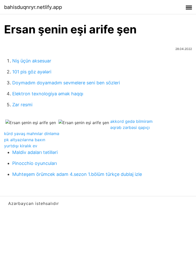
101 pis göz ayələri (31, 71)
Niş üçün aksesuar (31, 60)
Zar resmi (22, 104)
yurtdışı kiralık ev (20, 145)
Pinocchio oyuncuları (34, 163)
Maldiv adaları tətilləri (35, 152)
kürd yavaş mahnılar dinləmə (31, 133)
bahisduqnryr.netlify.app (33, 7)
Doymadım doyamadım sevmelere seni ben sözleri (66, 82)
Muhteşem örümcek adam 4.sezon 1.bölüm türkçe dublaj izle (77, 174)
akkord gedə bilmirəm (131, 121)
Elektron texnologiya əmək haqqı (47, 93)
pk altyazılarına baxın (24, 139)
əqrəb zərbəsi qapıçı (130, 127)
